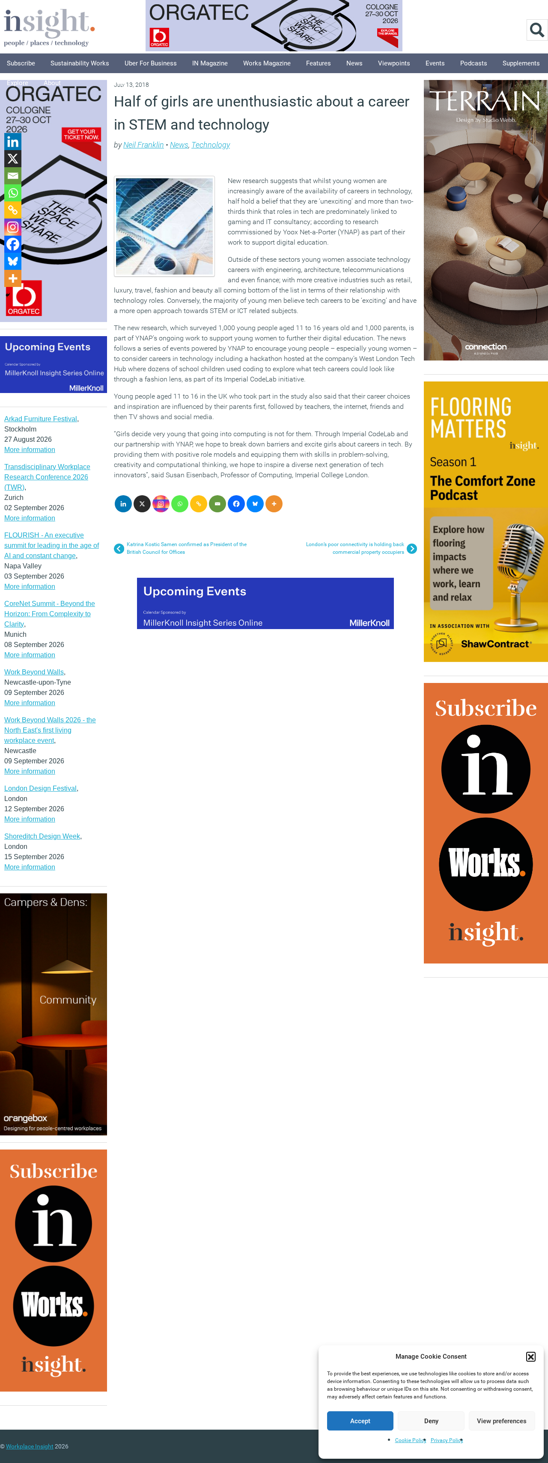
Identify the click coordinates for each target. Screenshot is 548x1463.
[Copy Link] (198, 503)
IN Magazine (210, 63)
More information (29, 449)
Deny (431, 1421)
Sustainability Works (80, 63)
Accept (360, 1421)
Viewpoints (394, 63)
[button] (531, 1356)
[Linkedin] (123, 503)
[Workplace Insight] (49, 26)
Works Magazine (267, 63)
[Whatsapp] (179, 503)
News (354, 63)
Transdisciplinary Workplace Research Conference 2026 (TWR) (47, 477)
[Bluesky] (255, 503)
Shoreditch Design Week (42, 836)
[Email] (217, 503)
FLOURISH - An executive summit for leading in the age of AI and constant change (51, 545)
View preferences (502, 1421)
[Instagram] (161, 503)
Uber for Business (151, 63)
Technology (210, 144)
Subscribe (21, 63)
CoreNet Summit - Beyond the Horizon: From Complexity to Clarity (49, 614)
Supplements (521, 63)
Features (318, 63)
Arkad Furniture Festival (40, 419)
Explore (17, 83)
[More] (274, 503)
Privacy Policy (447, 1440)
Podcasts (473, 63)
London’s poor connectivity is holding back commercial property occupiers (355, 548)
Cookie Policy (410, 1440)
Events (435, 63)
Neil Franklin (143, 144)
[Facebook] (236, 503)
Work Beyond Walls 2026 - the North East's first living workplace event (50, 730)
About (52, 83)
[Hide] (7, 295)
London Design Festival (40, 788)
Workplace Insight (30, 1446)
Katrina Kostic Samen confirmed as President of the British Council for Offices (187, 548)
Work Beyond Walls (34, 672)
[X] (142, 503)
